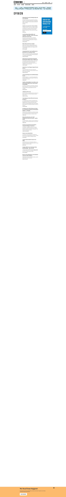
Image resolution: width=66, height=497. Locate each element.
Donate (49, 2)
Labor (15, 4)
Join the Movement (23, 494)
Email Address (45, 29)
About (43, 2)
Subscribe (46, 2)
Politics (18, 4)
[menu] (24, 2)
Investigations (27, 4)
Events (33, 4)
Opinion (22, 4)
